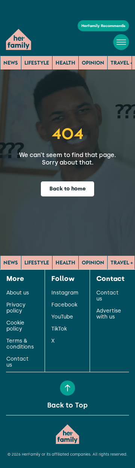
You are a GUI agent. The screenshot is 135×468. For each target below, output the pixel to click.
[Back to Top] (67, 388)
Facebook (64, 305)
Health (65, 62)
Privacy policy (16, 308)
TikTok (59, 329)
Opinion (93, 62)
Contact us (17, 362)
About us (17, 293)
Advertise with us (108, 314)
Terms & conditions (20, 344)
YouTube (62, 317)
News (10, 62)
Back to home (68, 189)
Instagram (64, 293)
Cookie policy (15, 326)
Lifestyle (36, 62)
